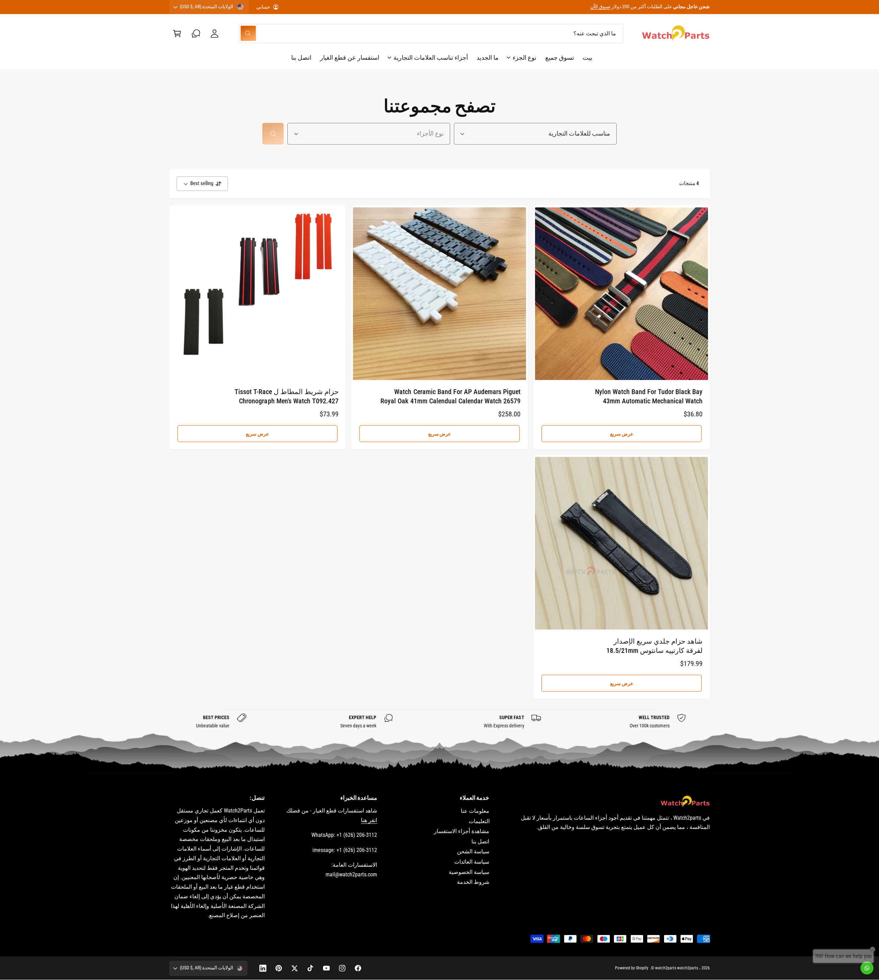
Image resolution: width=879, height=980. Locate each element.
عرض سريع (621, 434)
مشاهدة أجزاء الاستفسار (461, 831)
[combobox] (431, 33)
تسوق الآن (600, 6)
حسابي (263, 7)
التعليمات (479, 821)
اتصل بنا (480, 841)
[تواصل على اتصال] (195, 33)
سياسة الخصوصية (469, 872)
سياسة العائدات (471, 861)
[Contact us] (867, 968)
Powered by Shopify (631, 968)
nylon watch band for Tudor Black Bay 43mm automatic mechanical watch (649, 396)
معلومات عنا (475, 811)
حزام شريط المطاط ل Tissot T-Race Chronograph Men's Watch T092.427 (287, 396)
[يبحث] (273, 134)
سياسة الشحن (473, 851)
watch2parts (687, 968)
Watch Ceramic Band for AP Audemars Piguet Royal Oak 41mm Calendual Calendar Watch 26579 (450, 396)
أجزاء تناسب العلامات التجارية (430, 57)
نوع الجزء (524, 57)
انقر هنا (369, 820)
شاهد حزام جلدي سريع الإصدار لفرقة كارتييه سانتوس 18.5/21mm (654, 646)
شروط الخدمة (473, 882)
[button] (177, 33)
